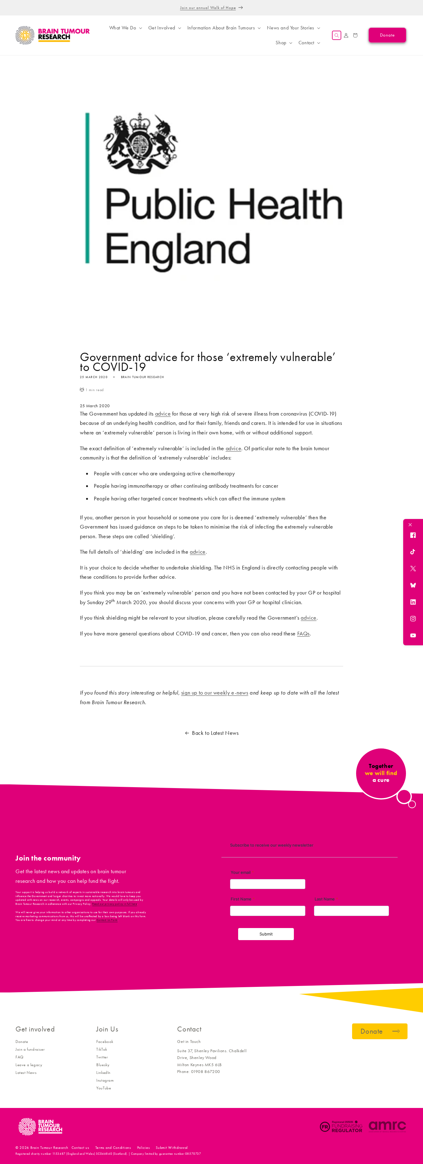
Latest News (26, 1072)
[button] (125, 27)
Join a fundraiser (30, 1049)
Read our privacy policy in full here (114, 903)
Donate (21, 1041)
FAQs (303, 633)
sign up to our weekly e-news (214, 692)
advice (163, 413)
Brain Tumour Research (49, 1147)
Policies (143, 1147)
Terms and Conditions (113, 1147)
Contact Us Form (107, 920)
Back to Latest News (215, 733)
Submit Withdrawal (172, 1147)
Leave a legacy (28, 1064)
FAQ (19, 1057)
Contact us (80, 1147)
